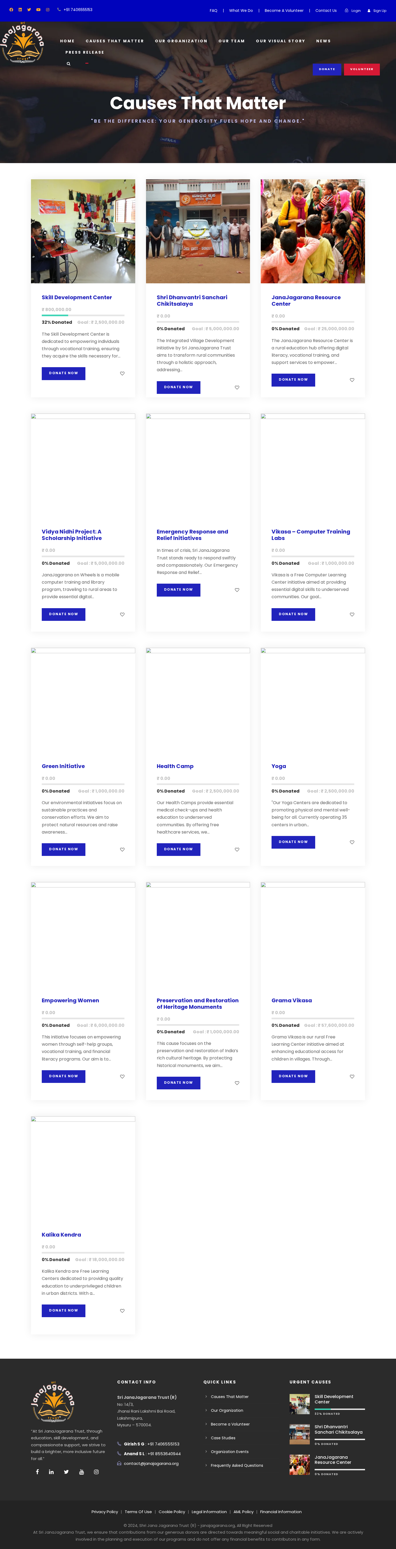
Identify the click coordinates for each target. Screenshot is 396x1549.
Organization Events (230, 1451)
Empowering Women (70, 1000)
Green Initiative (63, 766)
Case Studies (223, 1438)
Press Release (85, 52)
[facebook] (11, 9)
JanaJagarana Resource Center (306, 301)
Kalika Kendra (61, 1234)
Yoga (279, 766)
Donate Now (63, 373)
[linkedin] (20, 9)
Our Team (231, 41)
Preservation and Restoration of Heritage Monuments (198, 1004)
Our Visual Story (280, 41)
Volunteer (362, 69)
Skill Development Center (77, 297)
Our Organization (181, 41)
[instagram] (47, 9)
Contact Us (326, 10)
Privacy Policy (105, 1511)
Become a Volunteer (230, 1424)
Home (67, 41)
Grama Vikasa (292, 1000)
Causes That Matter (115, 41)
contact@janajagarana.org (151, 1463)
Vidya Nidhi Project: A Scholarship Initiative (72, 535)
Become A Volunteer (284, 10)
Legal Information (209, 1511)
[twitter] (29, 9)
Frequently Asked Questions (237, 1465)
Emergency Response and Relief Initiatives (192, 535)
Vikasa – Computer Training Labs (311, 535)
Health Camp (175, 766)
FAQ (213, 10)
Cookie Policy (172, 1511)
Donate (327, 69)
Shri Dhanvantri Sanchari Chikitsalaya (192, 301)
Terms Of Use (138, 1511)
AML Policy (243, 1511)
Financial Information (281, 1511)
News (323, 41)
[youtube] (38, 9)
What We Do (241, 10)
